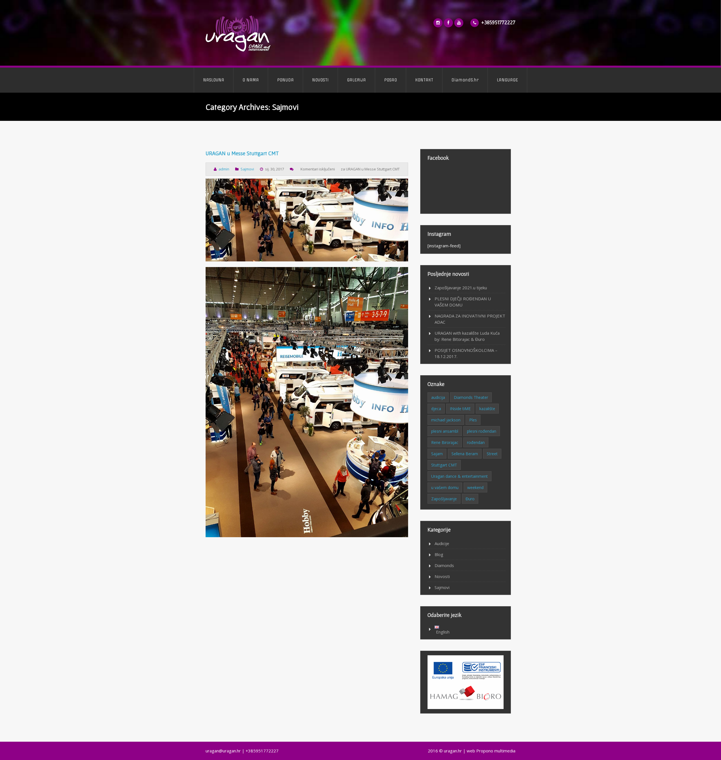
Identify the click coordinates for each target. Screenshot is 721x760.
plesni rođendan (481, 431)
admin (224, 169)
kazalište (487, 408)
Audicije (442, 543)
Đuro (470, 498)
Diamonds (444, 565)
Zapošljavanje (444, 498)
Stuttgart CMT (444, 465)
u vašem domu (445, 487)
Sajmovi (247, 169)
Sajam (437, 453)
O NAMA (250, 80)
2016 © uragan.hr (445, 751)
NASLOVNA (213, 80)
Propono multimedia (495, 751)
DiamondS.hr (465, 80)
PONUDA (285, 80)
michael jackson (445, 420)
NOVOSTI (320, 80)
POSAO (390, 80)
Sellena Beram (464, 453)
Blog (439, 554)
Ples (473, 420)
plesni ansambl (444, 431)
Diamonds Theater (471, 397)
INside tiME (460, 408)
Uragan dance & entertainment (459, 476)
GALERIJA (356, 80)
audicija (438, 397)
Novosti (442, 576)
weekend (475, 487)
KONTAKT (424, 80)
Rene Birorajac (444, 442)
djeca (436, 408)
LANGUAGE (507, 80)
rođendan (476, 442)
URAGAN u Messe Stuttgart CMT (242, 153)
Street (492, 453)
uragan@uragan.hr (223, 751)
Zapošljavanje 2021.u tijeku (461, 287)
